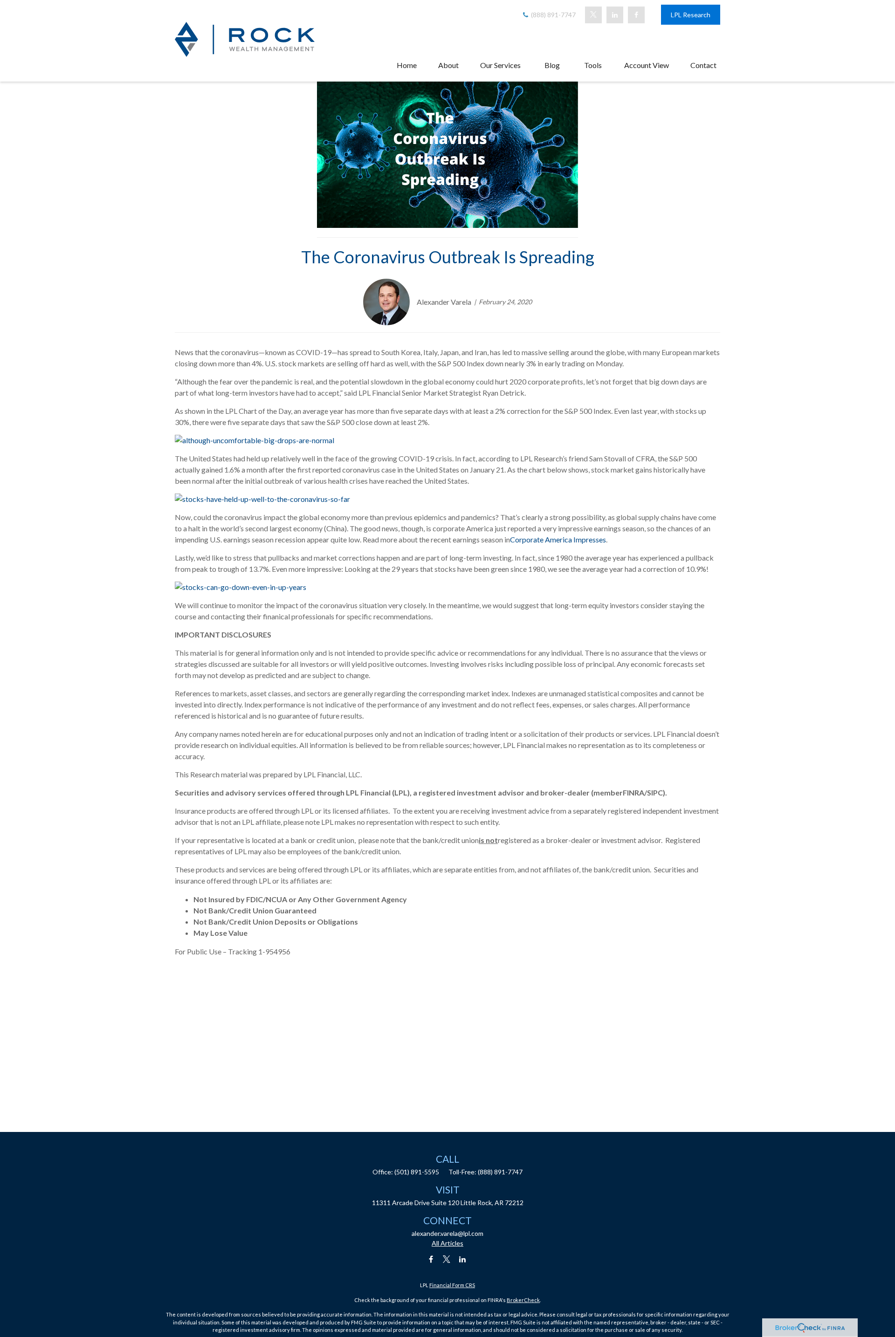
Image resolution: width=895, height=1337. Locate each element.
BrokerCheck (523, 1300)
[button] (406, 65)
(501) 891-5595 (416, 1172)
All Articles (447, 1243)
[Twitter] (593, 15)
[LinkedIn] (614, 15)
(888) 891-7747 (553, 15)
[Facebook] (636, 15)
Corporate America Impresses (558, 539)
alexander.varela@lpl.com (447, 1233)
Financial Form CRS (452, 1285)
